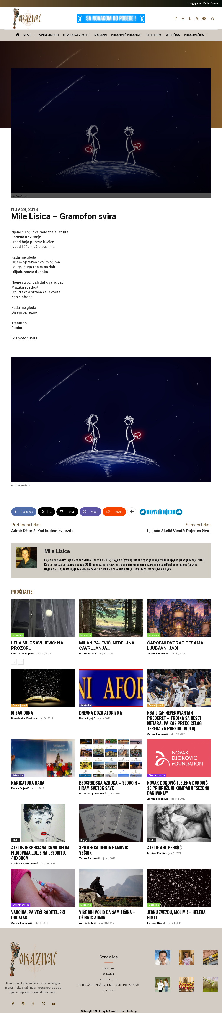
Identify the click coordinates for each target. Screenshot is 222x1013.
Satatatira (85, 705)
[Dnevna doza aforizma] (111, 688)
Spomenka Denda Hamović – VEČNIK (105, 850)
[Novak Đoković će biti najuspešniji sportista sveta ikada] (162, 957)
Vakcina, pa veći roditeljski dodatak (38, 915)
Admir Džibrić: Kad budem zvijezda (42, 530)
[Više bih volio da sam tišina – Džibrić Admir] (111, 888)
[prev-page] (14, 662)
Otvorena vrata (157, 775)
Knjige (83, 840)
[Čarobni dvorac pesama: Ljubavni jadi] (179, 618)
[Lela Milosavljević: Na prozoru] (43, 618)
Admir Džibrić (87, 923)
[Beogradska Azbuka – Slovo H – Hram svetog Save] (111, 758)
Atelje (16, 840)
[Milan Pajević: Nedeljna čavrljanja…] (111, 618)
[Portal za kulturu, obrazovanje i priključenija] (27, 18)
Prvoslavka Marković (24, 718)
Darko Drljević (20, 788)
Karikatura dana (27, 782)
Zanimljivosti (20, 705)
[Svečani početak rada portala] (186, 984)
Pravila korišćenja (128, 1011)
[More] (131, 511)
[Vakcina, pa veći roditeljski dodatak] (43, 888)
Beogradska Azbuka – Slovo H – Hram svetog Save (110, 785)
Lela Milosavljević (22, 653)
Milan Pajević (87, 653)
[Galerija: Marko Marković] (210, 984)
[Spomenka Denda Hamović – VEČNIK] (111, 823)
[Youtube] (204, 18)
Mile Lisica (57, 551)
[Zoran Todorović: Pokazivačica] (210, 957)
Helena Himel (156, 923)
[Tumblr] (190, 18)
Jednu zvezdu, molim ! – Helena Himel (176, 915)
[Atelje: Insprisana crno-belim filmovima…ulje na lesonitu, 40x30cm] (43, 823)
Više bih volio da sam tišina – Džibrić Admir (107, 915)
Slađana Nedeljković (24, 863)
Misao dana (22, 712)
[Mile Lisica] (28, 560)
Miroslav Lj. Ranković (92, 793)
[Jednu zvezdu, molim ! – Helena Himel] (179, 888)
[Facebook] (176, 18)
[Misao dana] (43, 688)
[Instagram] (183, 18)
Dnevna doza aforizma (100, 712)
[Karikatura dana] (43, 758)
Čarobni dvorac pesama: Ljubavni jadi (175, 645)
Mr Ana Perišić (156, 853)
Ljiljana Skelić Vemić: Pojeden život (179, 530)
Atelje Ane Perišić (164, 847)
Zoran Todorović (157, 653)
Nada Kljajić (87, 718)
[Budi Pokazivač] (162, 984)
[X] (197, 18)
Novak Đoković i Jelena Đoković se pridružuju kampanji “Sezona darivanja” (178, 787)
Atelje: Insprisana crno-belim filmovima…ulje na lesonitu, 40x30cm (40, 852)
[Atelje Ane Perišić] (179, 823)
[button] (212, 19)
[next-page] (21, 662)
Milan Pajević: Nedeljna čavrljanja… (106, 645)
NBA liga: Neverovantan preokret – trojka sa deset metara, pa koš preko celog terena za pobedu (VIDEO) (174, 720)
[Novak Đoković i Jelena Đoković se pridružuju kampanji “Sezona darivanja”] (179, 758)
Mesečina (18, 635)
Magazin (85, 775)
